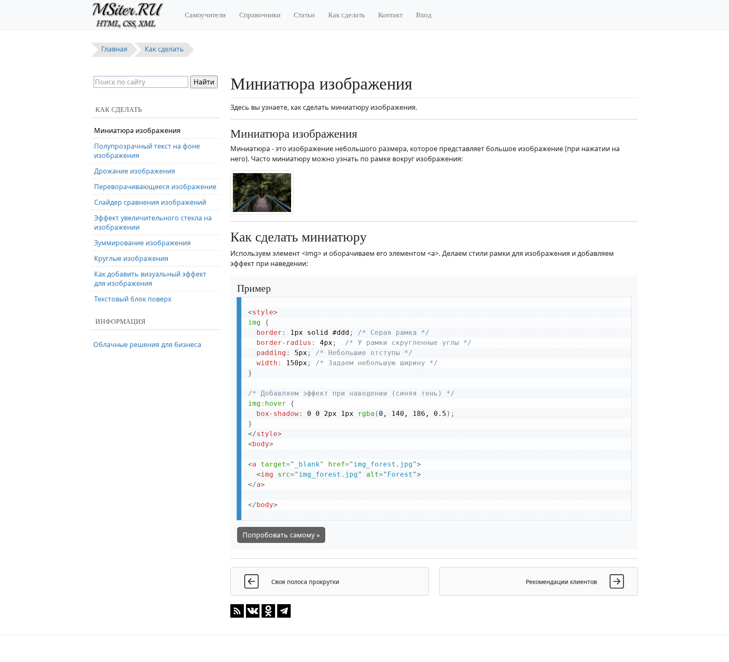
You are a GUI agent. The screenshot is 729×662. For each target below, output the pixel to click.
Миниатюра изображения (137, 130)
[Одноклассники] (268, 610)
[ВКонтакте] (252, 610)
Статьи (304, 14)
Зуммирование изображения (142, 242)
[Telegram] (284, 610)
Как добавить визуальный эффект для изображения (150, 278)
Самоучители (205, 14)
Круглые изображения (131, 258)
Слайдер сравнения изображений (150, 202)
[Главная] (131, 15)
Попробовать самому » (281, 535)
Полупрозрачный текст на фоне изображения (147, 150)
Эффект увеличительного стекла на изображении (153, 222)
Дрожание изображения (134, 171)
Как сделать (346, 14)
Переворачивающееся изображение (155, 186)
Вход (424, 14)
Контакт (390, 14)
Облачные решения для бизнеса (147, 344)
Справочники (260, 14)
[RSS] (237, 610)
